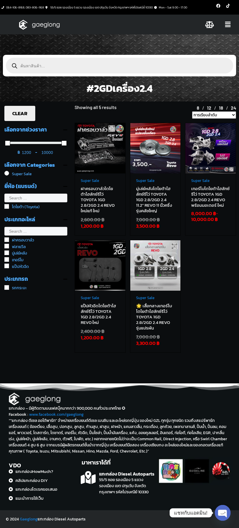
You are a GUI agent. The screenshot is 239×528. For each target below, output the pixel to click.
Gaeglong (29, 519)
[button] (228, 24)
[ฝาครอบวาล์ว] (6, 239)
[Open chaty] (223, 513)
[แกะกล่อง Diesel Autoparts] (88, 477)
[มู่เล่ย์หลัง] (6, 252)
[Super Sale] (6, 173)
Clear (19, 113)
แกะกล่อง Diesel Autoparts (126, 473)
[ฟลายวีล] (6, 246)
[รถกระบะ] (6, 287)
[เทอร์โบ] (6, 259)
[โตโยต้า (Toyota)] (6, 206)
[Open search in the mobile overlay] (119, 65)
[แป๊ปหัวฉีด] (6, 266)
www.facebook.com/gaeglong (56, 414)
